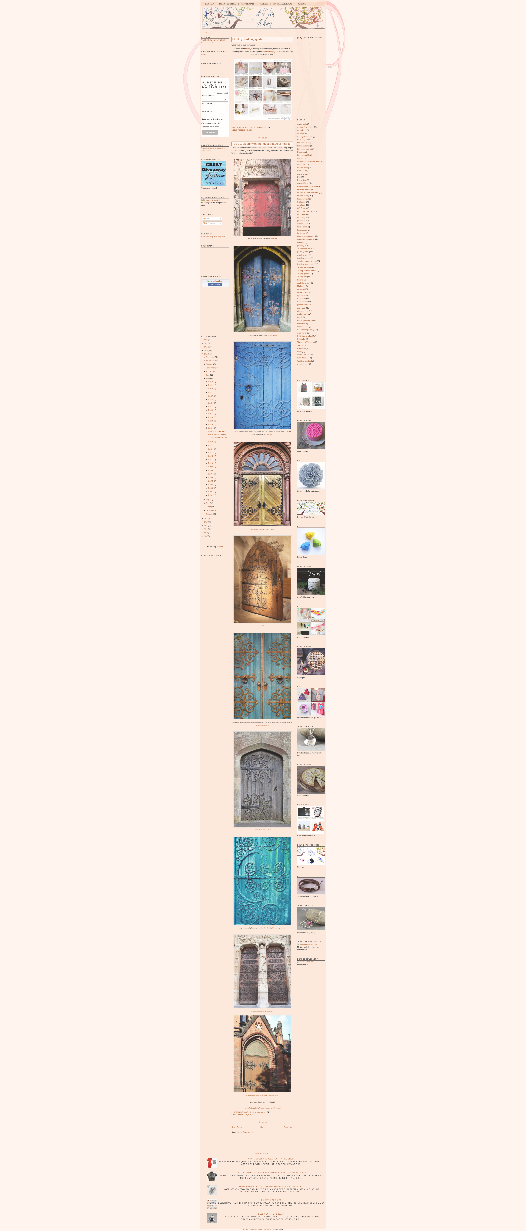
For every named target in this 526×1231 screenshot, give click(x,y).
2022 (206, 343)
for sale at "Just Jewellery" (307, 193)
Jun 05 (210, 481)
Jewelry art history (304, 267)
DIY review (301, 180)
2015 (206, 354)
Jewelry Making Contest (306, 271)
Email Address (214, 95)
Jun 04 (210, 485)
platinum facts (302, 311)
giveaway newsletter (211, 123)
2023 (206, 340)
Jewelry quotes (303, 274)
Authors (302, 4)
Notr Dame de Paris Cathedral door (262, 1011)
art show (300, 133)
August (208, 371)
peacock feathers (304, 305)
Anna (248, 49)
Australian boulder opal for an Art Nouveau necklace (271, 1186)
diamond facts (302, 174)
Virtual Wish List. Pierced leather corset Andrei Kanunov (271, 1173)
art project (301, 130)
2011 (206, 529)
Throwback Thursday (305, 342)
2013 (206, 522)
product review (303, 314)
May (207, 500)
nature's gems (302, 292)
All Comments (210, 223)
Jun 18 (210, 424)
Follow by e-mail (227, 4)
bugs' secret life (303, 155)
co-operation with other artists (309, 161)
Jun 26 (210, 396)
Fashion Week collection (307, 186)
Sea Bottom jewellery (305, 330)
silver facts (301, 333)
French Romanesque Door (262, 829)
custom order (302, 168)
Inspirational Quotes (305, 236)
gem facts (301, 205)
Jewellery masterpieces (306, 261)
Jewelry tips (302, 277)
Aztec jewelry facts (304, 137)
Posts (207, 219)
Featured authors (304, 189)
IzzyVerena (268, 434)
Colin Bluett (273, 335)
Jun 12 (210, 456)
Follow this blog (215, 284)
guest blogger (302, 224)
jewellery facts (303, 252)
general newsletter (211, 127)
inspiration (242, 1115)
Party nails (301, 299)
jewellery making (303, 258)
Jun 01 (210, 495)
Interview (300, 242)
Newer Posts (236, 1127)
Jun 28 (210, 389)
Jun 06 (210, 477)
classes (300, 158)
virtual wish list (303, 355)
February (209, 510)
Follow (203, 55)
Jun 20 (210, 417)
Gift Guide (301, 208)
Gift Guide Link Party (305, 211)
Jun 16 (210, 442)
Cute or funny (302, 171)
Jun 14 (210, 449)
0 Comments (261, 127)
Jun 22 (210, 410)
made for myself (303, 283)
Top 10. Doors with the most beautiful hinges (261, 143)
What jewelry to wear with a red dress (271, 1159)
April (207, 503)
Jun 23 (210, 407)
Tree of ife (274, 238)
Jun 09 (210, 467)
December (210, 357)
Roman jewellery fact (305, 320)
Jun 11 (210, 460)
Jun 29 (210, 385)
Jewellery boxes (303, 249)
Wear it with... (302, 358)
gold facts (301, 221)
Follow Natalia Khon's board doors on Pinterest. (262, 1108)
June (208, 378)
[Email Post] (269, 127)
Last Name (207, 111)
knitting (300, 280)
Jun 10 (210, 463)
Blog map (301, 152)
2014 (206, 518)
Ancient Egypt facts (305, 127)
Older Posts (288, 1127)
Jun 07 (210, 474)
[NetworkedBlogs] (215, 281)
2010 (206, 533)
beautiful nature (303, 143)
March (208, 507)
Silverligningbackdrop (279, 928)
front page (301, 202)
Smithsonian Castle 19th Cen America (262, 529)
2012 (206, 526)
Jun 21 (210, 414)
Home (205, 32)
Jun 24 (210, 403)
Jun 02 (210, 492)
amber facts (302, 124)
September (210, 368)
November (210, 361)
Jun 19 (210, 421)
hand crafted (302, 227)
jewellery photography (305, 264)
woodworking (302, 364)
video (299, 352)
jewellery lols (302, 255)
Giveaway (301, 217)
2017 (206, 347)
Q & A (299, 317)
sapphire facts (302, 327)
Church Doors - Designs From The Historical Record (262, 1095)
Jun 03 (210, 488)
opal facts (301, 295)
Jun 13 (210, 452)
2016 (206, 350)
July (207, 375)
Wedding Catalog (245, 130)
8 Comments (260, 1112)
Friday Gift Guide (271, 1200)
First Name (207, 103)
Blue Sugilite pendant (271, 1214)
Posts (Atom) (248, 1132)
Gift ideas (301, 214)
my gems (301, 289)
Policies (264, 4)
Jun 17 (210, 428)
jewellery (300, 246)
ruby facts (301, 324)
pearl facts (301, 308)
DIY (298, 177)
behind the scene (304, 149)
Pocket (280, 1229)
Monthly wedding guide (217, 431)
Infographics (302, 230)
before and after (303, 146)
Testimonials (247, 4)
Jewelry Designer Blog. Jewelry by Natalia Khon (257, 1229)
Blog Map (209, 4)
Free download (303, 199)
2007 (206, 536)
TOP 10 (250, 1115)
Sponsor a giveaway (282, 4)
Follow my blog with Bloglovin (213, 237)
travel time (301, 348)
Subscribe (301, 339)
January (209, 514)
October (209, 364)
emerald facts (302, 183)
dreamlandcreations (262, 725)
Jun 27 (210, 392)
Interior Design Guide (305, 239)
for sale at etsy (303, 196)
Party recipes (302, 302)
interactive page (270, 52)
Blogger (220, 546)
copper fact (301, 164)
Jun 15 (210, 445)
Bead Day (301, 140)
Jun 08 (210, 470)
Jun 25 (210, 399)
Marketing (301, 286)
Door (262, 625)
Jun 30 (210, 382)
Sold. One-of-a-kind (305, 336)
